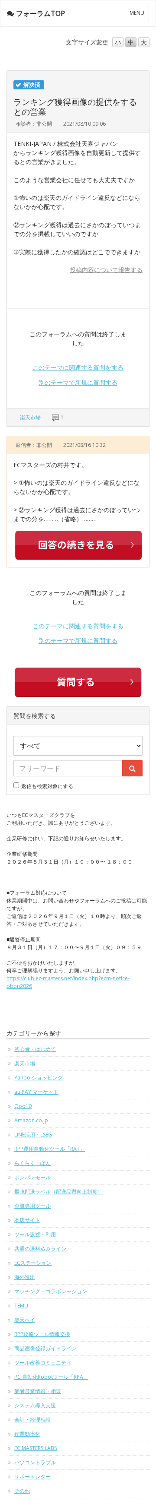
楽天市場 (30, 417)
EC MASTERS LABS (35, 1448)
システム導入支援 (35, 1405)
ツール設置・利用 (35, 1234)
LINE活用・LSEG (33, 1134)
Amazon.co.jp (31, 1120)
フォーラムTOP (40, 13)
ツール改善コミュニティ (43, 1362)
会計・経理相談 (32, 1419)
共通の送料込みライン (40, 1248)
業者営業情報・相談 (37, 1391)
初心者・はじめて (35, 1049)
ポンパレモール (32, 1177)
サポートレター (32, 1476)
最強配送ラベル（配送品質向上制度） (58, 1191)
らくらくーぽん (32, 1163)
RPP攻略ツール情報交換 (42, 1334)
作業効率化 (27, 1433)
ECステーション (33, 1262)
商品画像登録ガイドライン (45, 1348)
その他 (22, 1490)
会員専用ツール (32, 1205)
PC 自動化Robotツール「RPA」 (51, 1376)
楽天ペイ (24, 1319)
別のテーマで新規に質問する (78, 382)
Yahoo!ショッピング (38, 1077)
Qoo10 (23, 1106)
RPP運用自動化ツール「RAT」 (49, 1148)
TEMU (21, 1305)
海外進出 (24, 1277)
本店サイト (27, 1220)
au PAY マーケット (36, 1091)
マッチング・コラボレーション (50, 1291)
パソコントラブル (35, 1462)
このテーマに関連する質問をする (78, 367)
